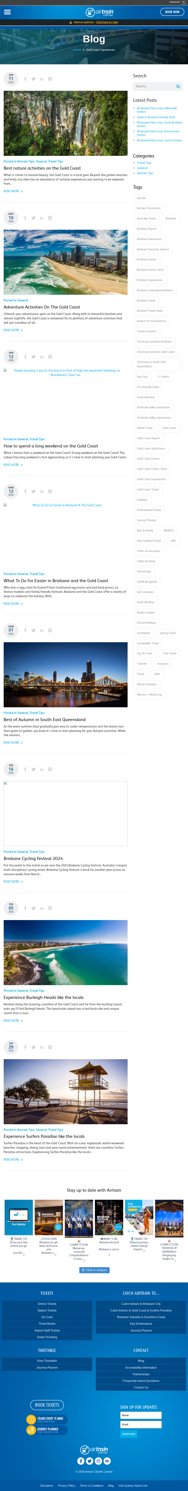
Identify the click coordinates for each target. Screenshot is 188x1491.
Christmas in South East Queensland (151, 364)
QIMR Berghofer (147, 581)
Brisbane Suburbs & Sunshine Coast (141, 1317)
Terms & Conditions (92, 1485)
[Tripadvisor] (107, 1461)
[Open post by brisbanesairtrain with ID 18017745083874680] (109, 1217)
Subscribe (128, 1434)
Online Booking (146, 561)
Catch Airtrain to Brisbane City (141, 1303)
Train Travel (169, 653)
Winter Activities (147, 684)
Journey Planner (146, 520)
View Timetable (47, 1360)
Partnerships (141, 1374)
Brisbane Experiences (149, 280)
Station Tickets (47, 1310)
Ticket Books (47, 1323)
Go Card (47, 1317)
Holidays (142, 500)
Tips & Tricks (144, 653)
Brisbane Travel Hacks (150, 310)
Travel (140, 674)
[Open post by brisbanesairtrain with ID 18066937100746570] (79, 1218)
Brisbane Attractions (149, 239)
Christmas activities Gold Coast (156, 352)
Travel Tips (55, 161)
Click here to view (107, 22)
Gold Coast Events (148, 458)
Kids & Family (145, 530)
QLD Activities (145, 592)
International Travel (149, 510)
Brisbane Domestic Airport (153, 249)
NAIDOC (169, 530)
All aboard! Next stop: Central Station (159, 140)
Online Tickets (47, 1303)
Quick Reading (145, 602)
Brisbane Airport (147, 228)
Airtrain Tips (25, 161)
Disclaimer (46, 1485)
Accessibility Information (141, 1367)
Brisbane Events (146, 259)
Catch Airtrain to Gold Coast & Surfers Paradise (141, 1310)
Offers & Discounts (148, 551)
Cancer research (146, 331)
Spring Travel (168, 633)
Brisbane (171, 218)
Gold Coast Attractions (151, 448)
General (41, 161)
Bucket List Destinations (151, 321)
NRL (173, 541)
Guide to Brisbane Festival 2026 (156, 117)
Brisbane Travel (146, 300)
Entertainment (146, 397)
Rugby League (145, 612)
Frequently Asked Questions (141, 1380)
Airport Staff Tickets (47, 1330)
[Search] (178, 86)
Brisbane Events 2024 (150, 269)
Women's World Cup (149, 694)
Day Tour (142, 376)
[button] (7, 11)
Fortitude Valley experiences (154, 417)
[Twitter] (89, 1461)
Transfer (142, 663)
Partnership (144, 571)
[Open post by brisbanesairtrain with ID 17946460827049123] (139, 1217)
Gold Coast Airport (148, 438)
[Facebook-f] (81, 1461)
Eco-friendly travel (148, 387)
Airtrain (141, 198)
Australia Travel (146, 218)
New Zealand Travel (149, 541)
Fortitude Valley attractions (153, 407)
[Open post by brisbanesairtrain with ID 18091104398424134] (19, 1217)
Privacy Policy (66, 1485)
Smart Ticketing (47, 1337)
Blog (141, 1360)
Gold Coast (169, 428)
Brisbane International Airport (155, 290)
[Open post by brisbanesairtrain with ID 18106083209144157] (169, 1218)
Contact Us (141, 1387)
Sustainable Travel (148, 643)
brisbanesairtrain (18, 1203)
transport (163, 663)
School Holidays (146, 622)
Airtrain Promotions (149, 208)
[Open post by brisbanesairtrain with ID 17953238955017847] (49, 1217)
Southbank (143, 633)
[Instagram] (98, 1461)
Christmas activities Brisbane (154, 341)
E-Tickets (163, 376)
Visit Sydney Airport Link (133, 1485)
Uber (157, 674)
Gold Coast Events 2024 (152, 469)
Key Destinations (141, 1323)
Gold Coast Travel (147, 489)
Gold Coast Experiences (151, 479)
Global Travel (144, 428)
